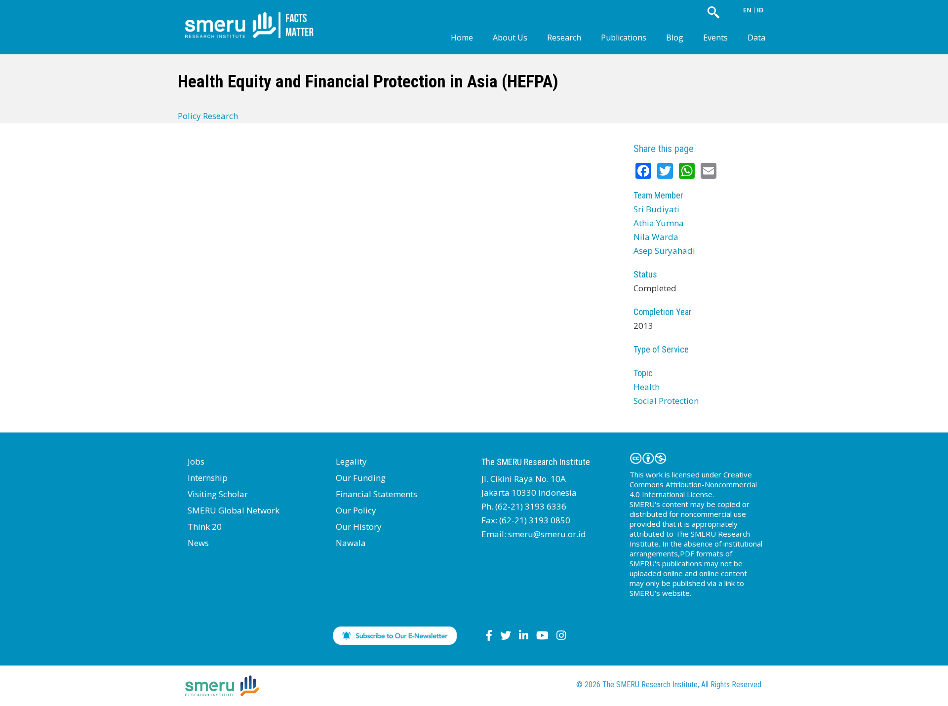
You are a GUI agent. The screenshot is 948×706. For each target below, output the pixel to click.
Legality (351, 461)
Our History (359, 526)
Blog (674, 37)
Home (462, 37)
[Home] (256, 17)
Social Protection (666, 400)
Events (715, 37)
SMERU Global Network (233, 510)
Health (646, 386)
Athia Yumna (658, 223)
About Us (510, 37)
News (198, 543)
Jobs (196, 461)
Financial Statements (376, 494)
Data (756, 37)
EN (747, 9)
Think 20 (205, 526)
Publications (623, 37)
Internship (208, 477)
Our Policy (356, 510)
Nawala (351, 543)
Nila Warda (655, 236)
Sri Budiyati (656, 209)
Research (564, 37)
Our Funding (361, 477)
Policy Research (208, 115)
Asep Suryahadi (664, 250)
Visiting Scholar (218, 494)
